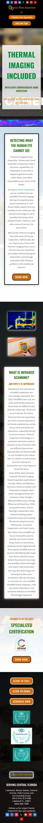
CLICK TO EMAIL (21, 691)
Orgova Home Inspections (22, 189)
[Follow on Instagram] (15, 2)
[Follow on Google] (7, 2)
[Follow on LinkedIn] (19, 2)
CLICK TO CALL (21, 681)
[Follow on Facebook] (11, 2)
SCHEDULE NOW (21, 701)
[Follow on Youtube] (27, 2)
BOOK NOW (21, 277)
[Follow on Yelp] (35, 2)
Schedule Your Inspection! (22, 17)
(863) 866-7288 (21, 23)
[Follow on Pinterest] (31, 2)
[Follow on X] (23, 2)
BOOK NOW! (21, 659)
